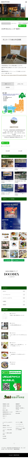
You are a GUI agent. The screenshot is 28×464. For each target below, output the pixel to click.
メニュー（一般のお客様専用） (7, 430)
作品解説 (13, 301)
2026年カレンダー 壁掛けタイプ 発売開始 (20, 429)
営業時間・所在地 (6, 425)
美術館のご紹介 (6, 404)
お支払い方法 (20, 83)
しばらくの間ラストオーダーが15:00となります (18, 335)
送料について (8, 83)
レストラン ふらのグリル (14, 297)
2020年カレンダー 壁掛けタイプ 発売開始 (21, 169)
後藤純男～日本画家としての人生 (20, 409)
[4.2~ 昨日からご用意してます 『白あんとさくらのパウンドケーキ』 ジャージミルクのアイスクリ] (14, 254)
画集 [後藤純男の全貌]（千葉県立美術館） (20, 182)
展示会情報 (18, 413)
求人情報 (4, 436)
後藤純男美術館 (16, 455)
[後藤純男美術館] (12, 2)
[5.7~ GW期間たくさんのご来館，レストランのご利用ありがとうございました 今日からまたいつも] (5, 236)
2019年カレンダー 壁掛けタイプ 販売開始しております (7, 193)
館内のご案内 (5, 410)
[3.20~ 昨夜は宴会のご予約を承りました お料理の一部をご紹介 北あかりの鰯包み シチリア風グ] (23, 254)
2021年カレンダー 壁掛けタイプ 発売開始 (7, 182)
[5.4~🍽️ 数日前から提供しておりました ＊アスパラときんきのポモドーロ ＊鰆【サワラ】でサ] (14, 236)
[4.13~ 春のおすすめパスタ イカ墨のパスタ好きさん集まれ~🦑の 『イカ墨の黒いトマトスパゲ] (14, 245)
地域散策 (14, 304)
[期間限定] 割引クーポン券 (7, 412)
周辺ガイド (5, 416)
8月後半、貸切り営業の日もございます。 (17, 315)
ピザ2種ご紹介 (12, 364)
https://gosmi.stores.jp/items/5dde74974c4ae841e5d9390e (14, 75)
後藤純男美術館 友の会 (7, 414)
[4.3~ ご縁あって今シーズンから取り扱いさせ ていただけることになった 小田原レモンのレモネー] (5, 254)
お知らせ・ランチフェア (7, 427)
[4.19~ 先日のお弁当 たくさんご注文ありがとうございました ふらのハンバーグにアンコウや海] (23, 236)
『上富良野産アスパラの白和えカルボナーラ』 (17, 355)
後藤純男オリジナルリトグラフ (7, 168)
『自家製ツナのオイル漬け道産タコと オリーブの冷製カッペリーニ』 (18, 345)
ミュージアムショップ (20, 426)
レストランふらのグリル (7, 423)
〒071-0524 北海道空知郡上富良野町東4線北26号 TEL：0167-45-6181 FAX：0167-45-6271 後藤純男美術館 (13, 448)
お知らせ (14, 291)
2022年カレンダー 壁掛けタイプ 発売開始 (21, 194)
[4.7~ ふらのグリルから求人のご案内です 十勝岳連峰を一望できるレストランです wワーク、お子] (23, 245)
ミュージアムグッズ (6, 23)
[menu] (26, 2)
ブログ (4, 418)
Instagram (4, 438)
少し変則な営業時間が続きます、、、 (17, 325)
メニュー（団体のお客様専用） (7, 433)
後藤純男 (18, 404)
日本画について (18, 411)
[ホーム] (1, 18)
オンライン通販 (19, 422)
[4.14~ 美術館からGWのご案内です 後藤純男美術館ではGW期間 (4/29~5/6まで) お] (5, 245)
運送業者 (8, 87)
